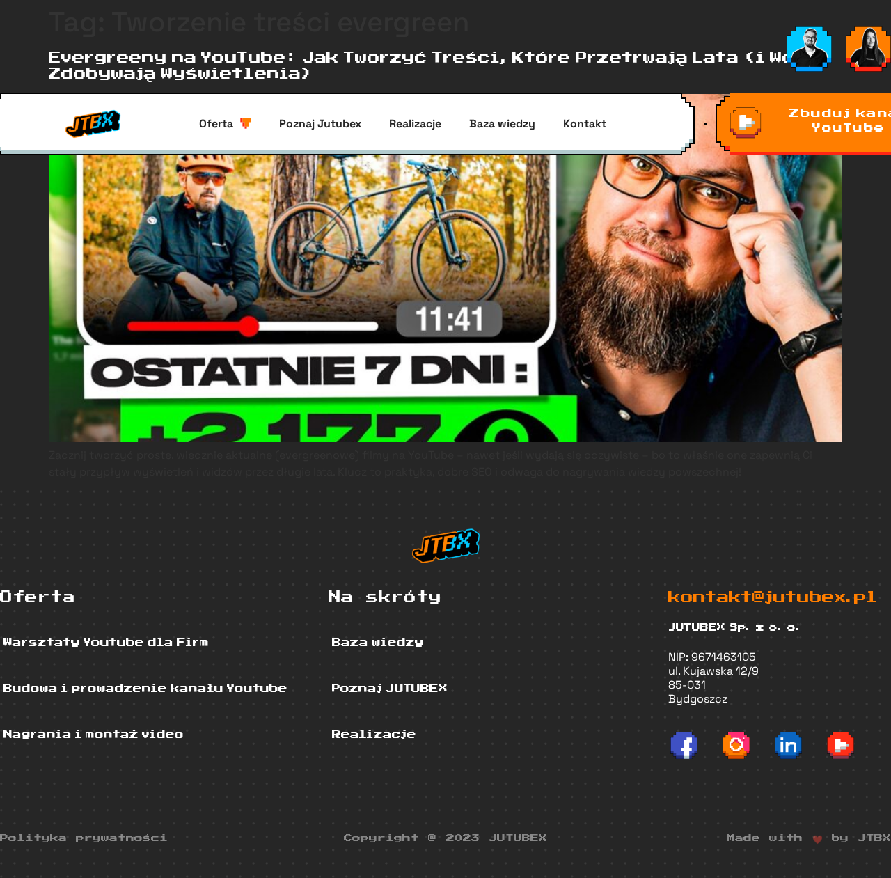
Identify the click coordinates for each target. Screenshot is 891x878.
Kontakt (584, 123)
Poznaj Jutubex (320, 123)
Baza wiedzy (502, 123)
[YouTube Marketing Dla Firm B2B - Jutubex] (840, 745)
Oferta (216, 123)
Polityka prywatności (84, 838)
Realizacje (415, 123)
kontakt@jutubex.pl (773, 597)
